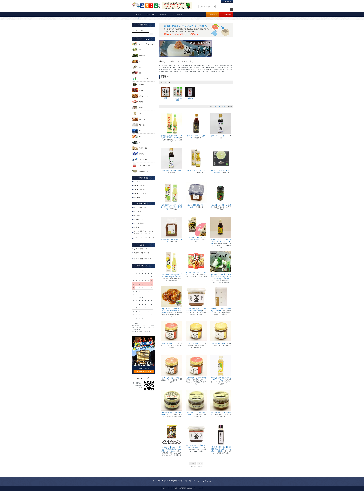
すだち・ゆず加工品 (177, 99)
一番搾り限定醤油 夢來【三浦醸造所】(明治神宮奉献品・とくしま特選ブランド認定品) (220, 449)
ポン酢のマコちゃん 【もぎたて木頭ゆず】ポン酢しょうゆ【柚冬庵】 (221, 241)
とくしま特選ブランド (140, 207)
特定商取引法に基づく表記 (179, 481)
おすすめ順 (217, 106)
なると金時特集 (139, 223)
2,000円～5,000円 (139, 189)
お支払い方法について (140, 249)
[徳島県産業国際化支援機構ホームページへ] (143, 355)
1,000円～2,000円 (139, 185)
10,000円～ (137, 197)
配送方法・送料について (141, 253)
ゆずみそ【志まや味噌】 (193, 343)
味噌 (165, 98)
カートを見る (227, 14)
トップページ (138, 14)
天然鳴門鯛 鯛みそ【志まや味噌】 (196, 378)
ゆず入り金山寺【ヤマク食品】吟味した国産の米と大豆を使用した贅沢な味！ (171, 310)
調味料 (140, 18)
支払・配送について (164, 481)
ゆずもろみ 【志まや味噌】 (219, 343)
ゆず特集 (137, 215)
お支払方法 (163, 14)
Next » (200, 463)
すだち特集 (137, 211)
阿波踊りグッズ (139, 219)
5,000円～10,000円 (140, 193)
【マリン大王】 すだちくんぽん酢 (171, 170)
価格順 (224, 106)
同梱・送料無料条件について (142, 259)
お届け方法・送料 (176, 14)
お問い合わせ (214, 14)
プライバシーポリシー (195, 481)
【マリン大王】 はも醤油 (217, 136)
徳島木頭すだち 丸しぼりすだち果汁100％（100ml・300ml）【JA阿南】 (171, 207)
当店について (151, 14)
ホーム (134, 18)
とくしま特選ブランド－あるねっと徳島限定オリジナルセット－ (144, 232)
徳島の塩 (190, 98)
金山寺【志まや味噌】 (168, 343)
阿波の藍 (137, 227)
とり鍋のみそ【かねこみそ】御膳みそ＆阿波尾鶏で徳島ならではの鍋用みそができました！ (171, 449)
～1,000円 (137, 181)
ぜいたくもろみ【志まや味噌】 (170, 378)
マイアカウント (228, 1)
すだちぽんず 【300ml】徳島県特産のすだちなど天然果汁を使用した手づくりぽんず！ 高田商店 (221, 276)
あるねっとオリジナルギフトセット (144, 238)
